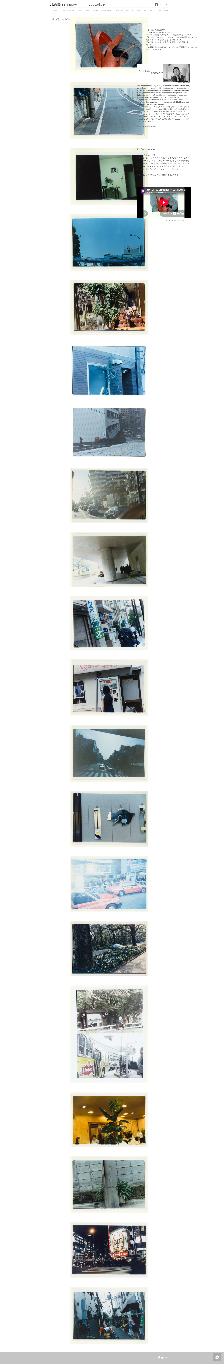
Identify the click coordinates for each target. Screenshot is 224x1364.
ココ (164, 175)
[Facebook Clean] (158, 1357)
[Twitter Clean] (162, 1357)
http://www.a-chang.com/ (146, 126)
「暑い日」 (148, 158)
